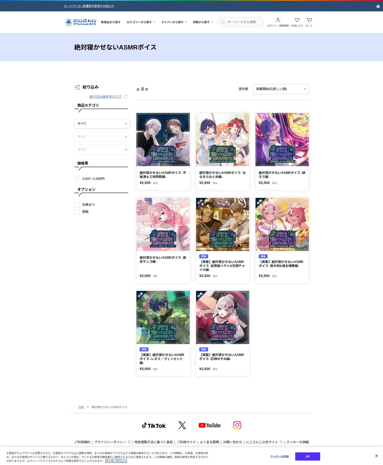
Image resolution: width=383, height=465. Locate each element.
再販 (85, 211)
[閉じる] (376, 455)
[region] (191, 456)
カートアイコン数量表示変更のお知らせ (89, 6)
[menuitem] (111, 22)
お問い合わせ (232, 442)
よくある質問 (209, 442)
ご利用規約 (82, 442)
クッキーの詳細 (297, 442)
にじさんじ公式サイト (262, 442)
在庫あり (88, 204)
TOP (81, 407)
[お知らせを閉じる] (378, 6)
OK (308, 456)
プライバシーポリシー (110, 442)
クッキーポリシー (116, 460)
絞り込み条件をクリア (106, 96)
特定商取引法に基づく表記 (153, 442)
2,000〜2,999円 (93, 178)
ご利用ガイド (186, 442)
